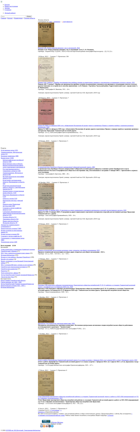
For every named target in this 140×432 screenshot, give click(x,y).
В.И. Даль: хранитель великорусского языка (15, 253)
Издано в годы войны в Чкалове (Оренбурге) (15, 257)
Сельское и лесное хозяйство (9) (11, 236)
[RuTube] (49, 427)
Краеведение (18, 18)
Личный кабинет (10, 13)
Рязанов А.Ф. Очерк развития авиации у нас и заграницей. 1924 (59, 48)
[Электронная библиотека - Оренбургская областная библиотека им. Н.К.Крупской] (1, 2)
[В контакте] (41, 427)
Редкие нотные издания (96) (10, 234)
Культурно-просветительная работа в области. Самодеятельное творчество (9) (14, 187)
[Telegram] (52, 427)
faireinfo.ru (41, 412)
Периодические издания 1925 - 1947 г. (13, 285)
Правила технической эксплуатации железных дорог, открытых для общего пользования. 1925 (69, 250)
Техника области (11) (9, 217)
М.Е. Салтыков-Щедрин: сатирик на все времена (17, 265)
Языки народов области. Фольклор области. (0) (11, 222)
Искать (29, 16)
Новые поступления (11, 6)
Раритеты (4, 271)
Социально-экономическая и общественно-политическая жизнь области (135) (14, 213)
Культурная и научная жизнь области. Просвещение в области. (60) (14, 182)
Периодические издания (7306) (11, 228)
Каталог (7, 4)
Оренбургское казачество (9, 269)
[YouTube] (47, 427)
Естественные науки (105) (9, 150)
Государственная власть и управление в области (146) (12, 170)
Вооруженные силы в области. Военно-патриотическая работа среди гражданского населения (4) (14, 165)
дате (50, 21)
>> (61, 410)
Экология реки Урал (7, 277)
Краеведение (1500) (7, 158)
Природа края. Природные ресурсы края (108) (11, 205)
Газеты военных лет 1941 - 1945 (11, 282)
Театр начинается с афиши (9, 273)
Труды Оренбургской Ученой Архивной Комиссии (17, 275)
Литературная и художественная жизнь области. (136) (13, 192)
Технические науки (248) (9, 242)
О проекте (8, 10)
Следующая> (55, 410)
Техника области (29, 18)
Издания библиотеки (8, 255)
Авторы (7, 8)
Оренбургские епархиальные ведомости (14, 267)
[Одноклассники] (44, 427)
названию (57, 21)
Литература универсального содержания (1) (10, 225)
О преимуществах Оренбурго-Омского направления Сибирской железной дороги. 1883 (66, 167)
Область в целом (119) (10, 198)
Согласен (110, 415)
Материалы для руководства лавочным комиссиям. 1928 (56, 323)
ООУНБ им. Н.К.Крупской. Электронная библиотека (23, 430)
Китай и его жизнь (7, 259)
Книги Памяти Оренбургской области (13, 280)
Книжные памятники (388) (9, 156)
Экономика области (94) (10, 219)
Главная (3, 18)
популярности (67, 21)
